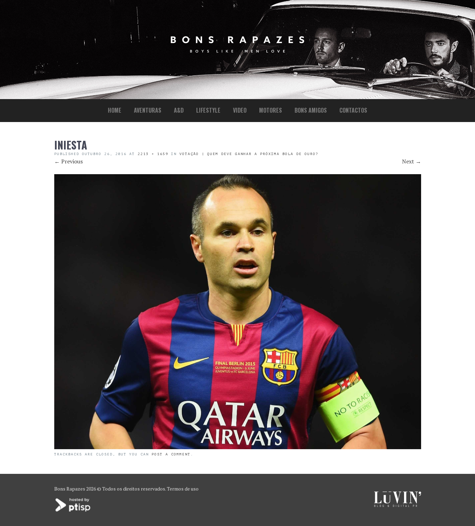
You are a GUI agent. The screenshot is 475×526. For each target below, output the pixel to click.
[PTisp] (73, 511)
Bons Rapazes (69, 488)
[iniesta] (237, 447)
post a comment (171, 454)
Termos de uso (183, 488)
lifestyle (208, 110)
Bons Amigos (311, 110)
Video (240, 110)
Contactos (353, 110)
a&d (179, 110)
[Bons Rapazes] (237, 51)
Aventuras (147, 110)
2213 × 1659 (153, 154)
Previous (68, 161)
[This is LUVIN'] (397, 505)
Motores (270, 110)
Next (411, 161)
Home (114, 110)
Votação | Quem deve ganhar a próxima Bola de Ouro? (249, 154)
